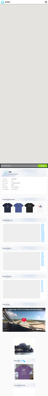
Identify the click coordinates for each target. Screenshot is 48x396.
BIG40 (42, 227)
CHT (42, 283)
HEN (42, 287)
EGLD (42, 259)
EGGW (42, 262)
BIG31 (42, 226)
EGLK (42, 252)
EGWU (42, 261)
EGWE (42, 264)
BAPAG (43, 224)
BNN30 (42, 234)
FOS (42, 286)
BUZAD (43, 242)
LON (42, 288)
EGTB (42, 253)
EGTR (42, 263)
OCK (42, 290)
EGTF (42, 257)
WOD (42, 291)
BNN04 (42, 232)
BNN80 (42, 237)
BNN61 (42, 236)
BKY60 (42, 230)
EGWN (42, 256)
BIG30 (42, 225)
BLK (42, 280)
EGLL (42, 260)
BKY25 (42, 229)
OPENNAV (7, 2)
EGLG (42, 265)
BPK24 (42, 240)
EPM (42, 284)
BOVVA (43, 239)
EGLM (42, 255)
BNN (42, 281)
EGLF (42, 254)
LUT (42, 289)
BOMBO (43, 238)
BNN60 (42, 235)
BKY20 (42, 228)
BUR (42, 282)
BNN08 (42, 233)
